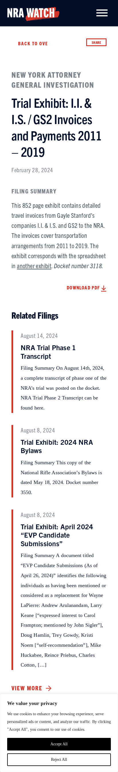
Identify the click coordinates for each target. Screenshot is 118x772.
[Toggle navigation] (102, 13)
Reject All (59, 759)
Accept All (59, 744)
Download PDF (84, 287)
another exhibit (34, 265)
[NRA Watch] (31, 13)
